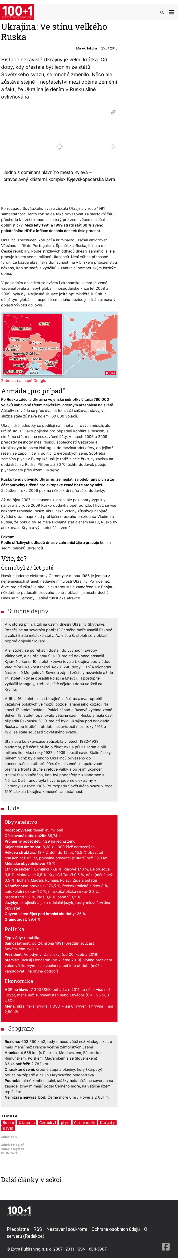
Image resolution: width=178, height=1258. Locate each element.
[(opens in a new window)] (165, 1239)
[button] (113, 112)
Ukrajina (27, 1122)
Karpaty (107, 1122)
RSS (37, 1229)
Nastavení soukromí (66, 1229)
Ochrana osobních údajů (116, 1229)
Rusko (8, 1122)
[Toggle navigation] (171, 12)
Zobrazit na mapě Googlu (23, 380)
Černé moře (84, 1122)
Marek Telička (86, 48)
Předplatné (18, 1229)
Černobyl (47, 1122)
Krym (8, 1128)
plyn (65, 1122)
